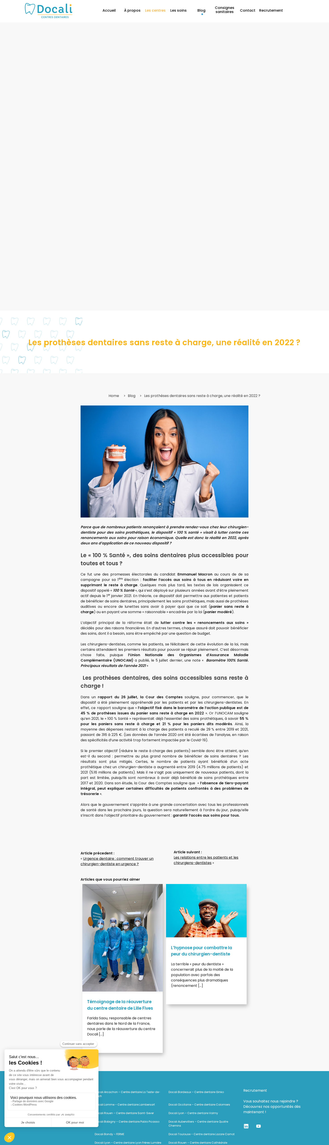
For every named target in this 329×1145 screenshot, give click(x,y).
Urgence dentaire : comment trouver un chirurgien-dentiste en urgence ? (117, 861)
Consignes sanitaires (224, 10)
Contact (247, 10)
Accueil (109, 10)
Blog (201, 10)
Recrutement (270, 10)
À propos (132, 10)
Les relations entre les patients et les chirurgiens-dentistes (206, 860)
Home (114, 395)
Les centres (155, 10)
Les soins (178, 10)
